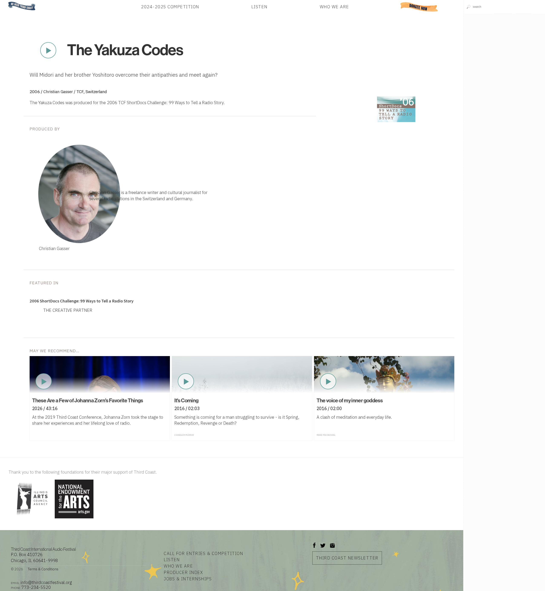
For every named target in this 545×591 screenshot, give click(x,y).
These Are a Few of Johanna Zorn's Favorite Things (87, 400)
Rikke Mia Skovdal (326, 435)
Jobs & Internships (188, 579)
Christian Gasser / (59, 91)
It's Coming (186, 400)
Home (7, 2)
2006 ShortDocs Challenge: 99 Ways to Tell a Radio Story (81, 301)
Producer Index (183, 572)
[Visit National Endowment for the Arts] (74, 518)
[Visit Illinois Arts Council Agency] (31, 518)
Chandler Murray (184, 435)
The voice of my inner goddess (350, 400)
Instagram (332, 543)
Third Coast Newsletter (347, 558)
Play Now (48, 50)
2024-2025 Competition (170, 7)
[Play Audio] (504, 55)
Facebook (314, 543)
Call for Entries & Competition (203, 553)
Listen (259, 7)
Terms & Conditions (43, 569)
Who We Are (334, 7)
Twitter (322, 543)
